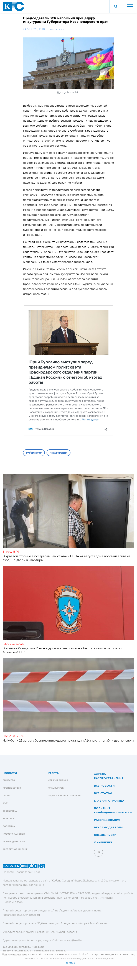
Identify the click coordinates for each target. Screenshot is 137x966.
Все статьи (103, 793)
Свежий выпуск (58, 780)
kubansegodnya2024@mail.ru (21, 914)
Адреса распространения (64, 795)
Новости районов (14, 834)
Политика (57, 29)
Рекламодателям (108, 827)
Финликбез (103, 842)
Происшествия (12, 788)
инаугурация (58, 452)
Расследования (107, 820)
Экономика (10, 811)
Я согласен (70, 963)
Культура (8, 818)
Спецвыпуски (105, 835)
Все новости (104, 785)
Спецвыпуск (56, 788)
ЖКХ (5, 803)
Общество (9, 780)
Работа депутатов (14, 841)
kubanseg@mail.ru (71, 940)
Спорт (6, 795)
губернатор (34, 452)
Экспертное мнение (15, 849)
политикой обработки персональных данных (93, 954)
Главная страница (109, 800)
